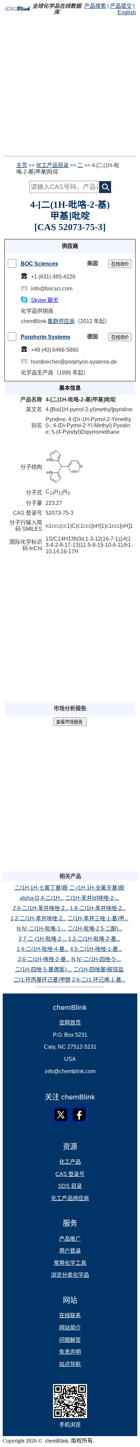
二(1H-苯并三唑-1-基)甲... (98, 918)
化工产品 (70, 1162)
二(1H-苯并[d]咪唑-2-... (92, 898)
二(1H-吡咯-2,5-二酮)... (95, 929)
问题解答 (70, 1340)
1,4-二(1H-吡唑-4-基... (43, 949)
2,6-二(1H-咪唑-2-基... (44, 959)
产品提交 (121, 6)
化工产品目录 (52, 165)
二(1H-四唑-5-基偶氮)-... (43, 969)
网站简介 (70, 1328)
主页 (21, 165)
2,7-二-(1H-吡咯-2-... (43, 939)
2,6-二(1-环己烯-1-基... (98, 980)
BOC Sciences (39, 264)
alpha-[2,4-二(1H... (42, 898)
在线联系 (70, 1315)
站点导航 (70, 1364)
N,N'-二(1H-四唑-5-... (96, 959)
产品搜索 (95, 6)
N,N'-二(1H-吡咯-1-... (41, 929)
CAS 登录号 (70, 1174)
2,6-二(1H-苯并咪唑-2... (41, 908)
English (127, 12)
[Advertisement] (70, 86)
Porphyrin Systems (45, 337)
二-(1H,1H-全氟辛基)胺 (96, 888)
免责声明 (70, 1352)
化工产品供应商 (70, 1198)
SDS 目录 (70, 1186)
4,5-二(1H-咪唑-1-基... (96, 949)
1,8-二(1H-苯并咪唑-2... (98, 908)
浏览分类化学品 (70, 1275)
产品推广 (70, 1239)
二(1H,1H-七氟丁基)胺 (41, 888)
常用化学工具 (70, 1263)
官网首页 (70, 1022)
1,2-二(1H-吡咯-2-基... (94, 939)
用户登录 (70, 1251)
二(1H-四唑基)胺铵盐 (98, 969)
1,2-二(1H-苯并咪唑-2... (38, 918)
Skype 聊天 (44, 300)
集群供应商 (61, 321)
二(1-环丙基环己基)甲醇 (42, 980)
